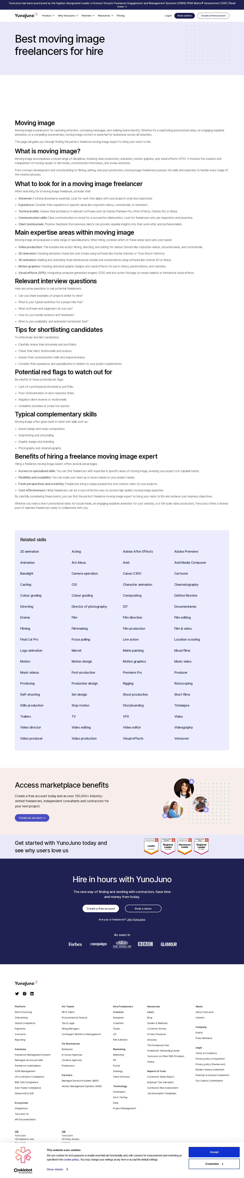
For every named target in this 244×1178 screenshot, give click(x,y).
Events (199, 1032)
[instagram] (24, 994)
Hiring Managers (70, 1028)
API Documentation (25, 1119)
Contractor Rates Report (160, 1076)
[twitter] (17, 994)
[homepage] (30, 983)
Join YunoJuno (136, 919)
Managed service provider (29, 1060)
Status (150, 1061)
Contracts (20, 1034)
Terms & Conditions (206, 1053)
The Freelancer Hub (158, 1045)
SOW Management (25, 1071)
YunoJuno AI (21, 1113)
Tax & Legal (68, 1023)
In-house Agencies (72, 1054)
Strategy (118, 1071)
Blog (149, 1017)
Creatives (118, 1023)
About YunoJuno (205, 1012)
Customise (212, 1163)
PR (114, 1060)
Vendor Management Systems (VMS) (82, 1086)
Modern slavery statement (210, 1069)
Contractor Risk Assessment (162, 1087)
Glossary (152, 1039)
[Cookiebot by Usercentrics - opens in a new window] (23, 1171)
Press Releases (204, 1038)
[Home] (26, 16)
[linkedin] (32, 994)
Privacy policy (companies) (210, 1058)
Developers (119, 1091)
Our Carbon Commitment (209, 1080)
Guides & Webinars (157, 1023)
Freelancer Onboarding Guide (163, 1050)
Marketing (118, 1054)
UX (114, 1034)
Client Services (121, 1076)
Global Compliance (25, 1023)
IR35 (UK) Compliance (26, 1082)
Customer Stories (156, 1028)
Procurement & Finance (75, 1017)
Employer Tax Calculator (160, 1082)
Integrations (21, 1108)
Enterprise (67, 1049)
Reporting (20, 1039)
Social (116, 1065)
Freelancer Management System (32, 1054)
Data (115, 1102)
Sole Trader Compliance (28, 1087)
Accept (214, 1152)
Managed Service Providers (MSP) (80, 1080)
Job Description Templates (161, 1093)
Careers (200, 1017)
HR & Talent (68, 1012)
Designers (118, 1017)
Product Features (156, 1034)
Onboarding (21, 1017)
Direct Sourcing (23, 1012)
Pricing (121, 15)
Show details (55, 1169)
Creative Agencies (72, 1060)
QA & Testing (120, 1097)
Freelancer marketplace (28, 1065)
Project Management (124, 1108)
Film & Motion (120, 1039)
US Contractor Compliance (29, 1076)
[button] (48, 16)
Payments (20, 1028)
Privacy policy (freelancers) (210, 1064)
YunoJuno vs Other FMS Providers (165, 1056)
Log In (168, 15)
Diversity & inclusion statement (212, 1075)
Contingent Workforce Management (81, 1034)
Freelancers (68, 1065)
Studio (116, 1028)
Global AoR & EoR (24, 1093)
